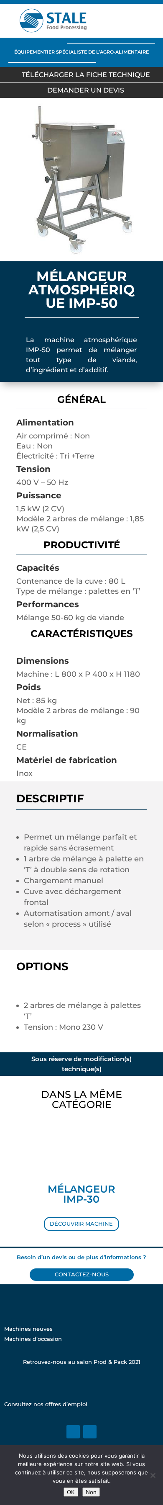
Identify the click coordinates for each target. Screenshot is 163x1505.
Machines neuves (28, 1329)
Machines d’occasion (33, 1339)
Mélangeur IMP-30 (81, 1194)
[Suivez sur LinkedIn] (73, 1431)
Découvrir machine (81, 1224)
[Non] (152, 1475)
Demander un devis (85, 90)
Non (91, 1492)
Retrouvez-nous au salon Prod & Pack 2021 (81, 1362)
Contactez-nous (82, 1274)
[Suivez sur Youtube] (90, 1431)
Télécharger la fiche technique (86, 75)
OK (71, 1492)
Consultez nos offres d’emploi (45, 1404)
